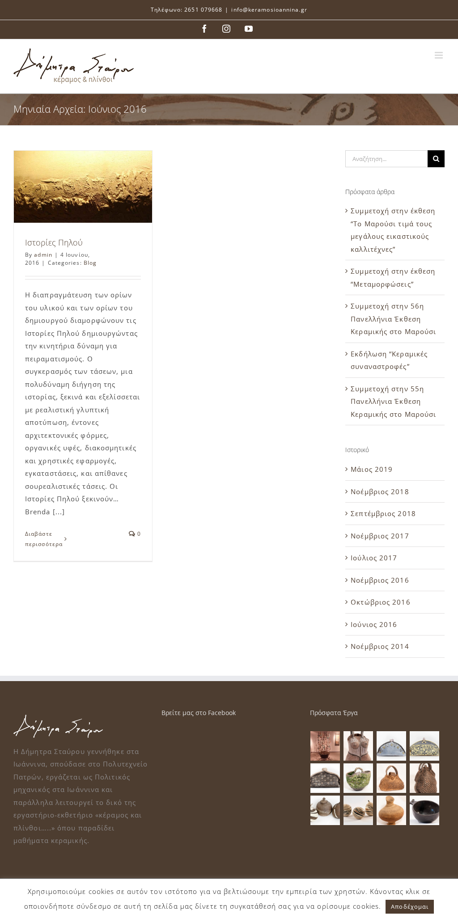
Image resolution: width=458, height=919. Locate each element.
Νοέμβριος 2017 (380, 535)
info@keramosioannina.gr (269, 9)
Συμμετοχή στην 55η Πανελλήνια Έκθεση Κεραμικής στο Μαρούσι (393, 401)
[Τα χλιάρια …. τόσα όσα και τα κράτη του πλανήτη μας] (325, 746)
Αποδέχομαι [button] (409, 906)
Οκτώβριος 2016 (380, 601)
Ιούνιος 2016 (374, 624)
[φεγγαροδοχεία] (325, 810)
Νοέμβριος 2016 (380, 580)
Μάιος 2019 (372, 469)
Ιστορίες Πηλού (54, 242)
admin (43, 254)
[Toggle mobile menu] (440, 55)
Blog (90, 263)
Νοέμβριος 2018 (380, 491)
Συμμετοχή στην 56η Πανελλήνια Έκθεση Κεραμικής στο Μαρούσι (393, 318)
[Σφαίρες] (358, 810)
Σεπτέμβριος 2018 (383, 513)
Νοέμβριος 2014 (380, 646)
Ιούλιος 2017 (374, 557)
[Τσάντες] (358, 746)
